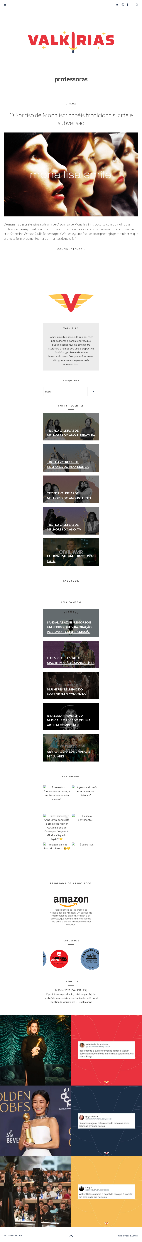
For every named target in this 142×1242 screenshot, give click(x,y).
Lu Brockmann (83, 1001)
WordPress (123, 1235)
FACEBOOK (71, 580)
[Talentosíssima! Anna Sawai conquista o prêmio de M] (56, 827)
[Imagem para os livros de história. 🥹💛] (56, 856)
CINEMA (71, 103)
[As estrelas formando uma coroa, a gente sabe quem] (56, 798)
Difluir (135, 1235)
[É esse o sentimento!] (85, 827)
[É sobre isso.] (85, 856)
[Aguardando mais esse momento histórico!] (85, 798)
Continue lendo (70, 249)
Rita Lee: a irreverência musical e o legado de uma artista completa (68, 720)
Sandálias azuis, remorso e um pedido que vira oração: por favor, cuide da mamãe (69, 627)
